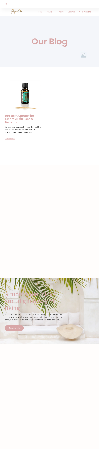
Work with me (85, 12)
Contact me (14, 328)
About (61, 12)
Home (41, 12)
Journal (71, 12)
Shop (49, 12)
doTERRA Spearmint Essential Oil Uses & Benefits (19, 119)
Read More (10, 138)
